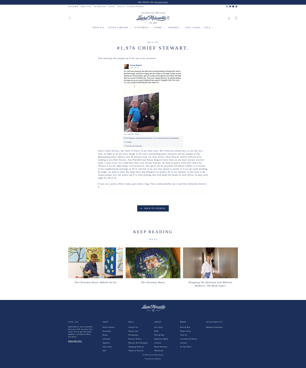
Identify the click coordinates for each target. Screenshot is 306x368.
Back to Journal (155, 208)
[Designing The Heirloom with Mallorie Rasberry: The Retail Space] (210, 262)
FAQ (156, 331)
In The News (185, 347)
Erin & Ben (73, 6)
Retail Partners (160, 347)
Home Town (86, 6)
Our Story (158, 327)
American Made (161, 339)
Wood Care (133, 331)
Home (159, 27)
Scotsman (142, 27)
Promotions (133, 335)
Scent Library (118, 27)
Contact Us (133, 327)
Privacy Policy (135, 339)
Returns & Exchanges (138, 343)
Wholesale (159, 351)
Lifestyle (106, 339)
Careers (157, 343)
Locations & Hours (135, 6)
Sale (208, 27)
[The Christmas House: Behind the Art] (95, 262)
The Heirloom (100, 6)
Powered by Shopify (153, 359)
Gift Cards (193, 27)
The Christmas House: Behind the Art (95, 282)
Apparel (174, 27)
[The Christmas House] (153, 262)
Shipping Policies (136, 347)
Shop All (99, 27)
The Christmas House (153, 282)
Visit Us (121, 6)
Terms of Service (136, 351)
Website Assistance (214, 327)
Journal (111, 6)
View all (152, 239)
